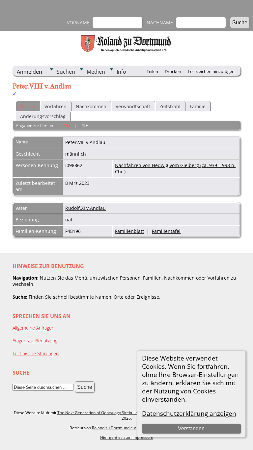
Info (121, 71)
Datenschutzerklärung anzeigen (189, 413)
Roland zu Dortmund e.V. (114, 428)
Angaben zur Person (34, 125)
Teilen (152, 71)
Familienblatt (129, 231)
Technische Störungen (36, 353)
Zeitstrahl (170, 106)
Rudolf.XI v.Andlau (85, 208)
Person (27, 106)
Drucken (173, 71)
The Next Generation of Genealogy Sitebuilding (100, 412)
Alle (66, 125)
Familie (198, 106)
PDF (84, 125)
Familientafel (166, 231)
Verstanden (191, 428)
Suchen (66, 71)
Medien (96, 71)
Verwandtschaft (133, 106)
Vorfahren (55, 106)
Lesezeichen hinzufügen (211, 71)
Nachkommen (91, 106)
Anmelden (29, 71)
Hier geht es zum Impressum (126, 437)
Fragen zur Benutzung (35, 341)
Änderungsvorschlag (43, 116)
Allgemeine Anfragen (33, 328)
